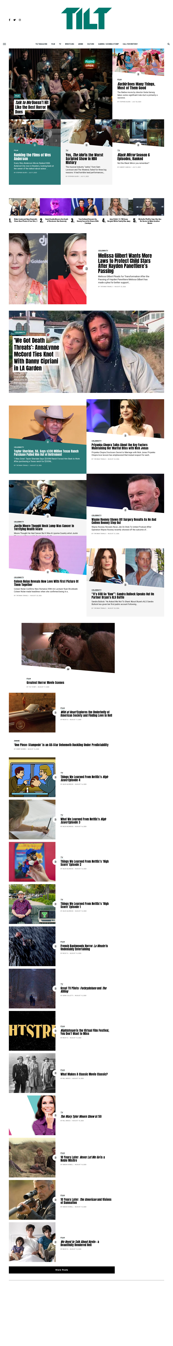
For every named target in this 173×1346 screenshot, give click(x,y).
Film (53, 44)
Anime (80, 44)
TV (60, 44)
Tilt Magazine (41, 44)
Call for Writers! (130, 44)
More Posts (61, 1270)
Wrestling (69, 44)
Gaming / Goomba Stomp (108, 44)
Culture (90, 44)
